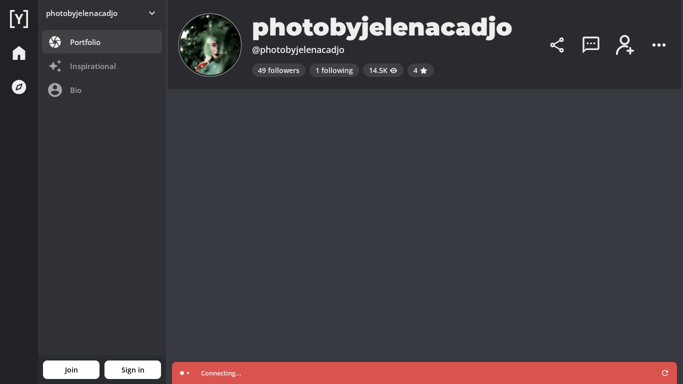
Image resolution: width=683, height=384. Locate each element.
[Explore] (19, 87)
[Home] (19, 19)
